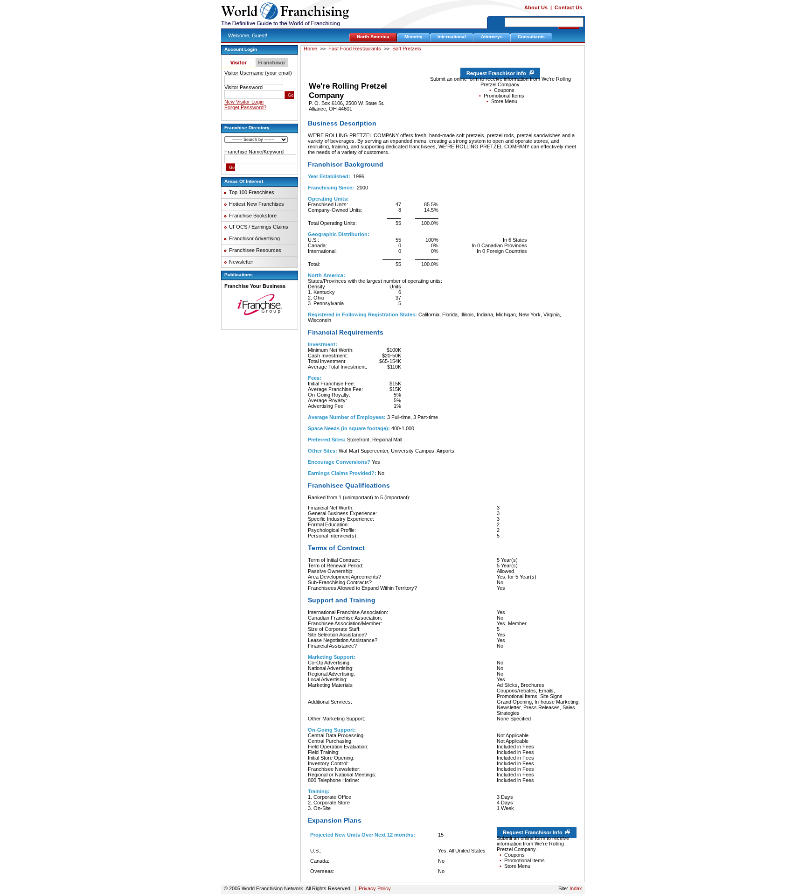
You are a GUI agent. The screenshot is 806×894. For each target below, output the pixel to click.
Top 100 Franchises (251, 192)
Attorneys (492, 36)
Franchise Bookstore (253, 215)
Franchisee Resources (255, 250)
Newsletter (241, 262)
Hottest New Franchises (256, 204)
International (452, 36)
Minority (413, 36)
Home (310, 48)
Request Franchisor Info (497, 73)
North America (373, 36)
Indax (576, 888)
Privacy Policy (375, 888)
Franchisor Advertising (254, 238)
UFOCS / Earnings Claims (258, 227)
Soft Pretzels (406, 48)
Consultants (531, 36)
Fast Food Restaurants (354, 48)
